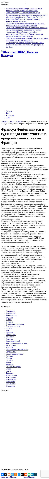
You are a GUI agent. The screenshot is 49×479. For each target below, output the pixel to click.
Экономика (10, 386)
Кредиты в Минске (9, 477)
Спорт (8, 369)
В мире (19, 121)
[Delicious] (12, 474)
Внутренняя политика (15, 324)
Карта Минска (28, 477)
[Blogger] (9, 474)
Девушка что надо (13, 326)
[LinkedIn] (32, 474)
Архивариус (11, 313)
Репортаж (10, 365)
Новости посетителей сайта (17, 350)
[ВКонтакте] (2, 474)
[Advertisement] (24, 83)
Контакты (10, 115)
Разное (8, 362)
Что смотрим (11, 380)
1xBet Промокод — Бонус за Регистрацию (23, 13)
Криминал (10, 337)
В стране (9, 322)
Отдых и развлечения (14, 354)
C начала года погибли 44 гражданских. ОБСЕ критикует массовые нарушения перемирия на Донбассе (25, 45)
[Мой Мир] (19, 474)
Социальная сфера (13, 367)
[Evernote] (29, 474)
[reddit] (25, 474)
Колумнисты (11, 335)
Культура (9, 339)
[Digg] (22, 474)
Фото (8, 113)
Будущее (9, 318)
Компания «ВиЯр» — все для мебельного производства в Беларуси (22, 20)
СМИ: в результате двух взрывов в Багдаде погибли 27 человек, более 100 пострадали (27, 39)
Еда (7, 330)
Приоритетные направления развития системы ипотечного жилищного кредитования (25, 24)
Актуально (10, 311)
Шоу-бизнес (10, 384)
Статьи (12, 121)
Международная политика (16, 343)
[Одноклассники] (15, 474)
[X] (5, 474)
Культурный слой (13, 341)
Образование (11, 352)
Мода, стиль (11, 345)
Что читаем (10, 382)
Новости (9, 347)
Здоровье (9, 333)
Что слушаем (11, 377)
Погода (9, 358)
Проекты (9, 360)
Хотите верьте (11, 375)
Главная (9, 111)
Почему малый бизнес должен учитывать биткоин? (26, 28)
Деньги (9, 328)
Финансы (9, 373)
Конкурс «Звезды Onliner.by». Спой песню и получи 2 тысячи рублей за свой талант (24, 9)
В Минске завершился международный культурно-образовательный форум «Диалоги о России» (26, 16)
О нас (8, 117)
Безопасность (11, 315)
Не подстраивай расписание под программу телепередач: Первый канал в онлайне (24, 31)
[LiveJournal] (35, 474)
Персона (9, 356)
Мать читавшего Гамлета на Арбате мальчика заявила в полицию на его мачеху (24, 35)
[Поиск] (2, 2)
